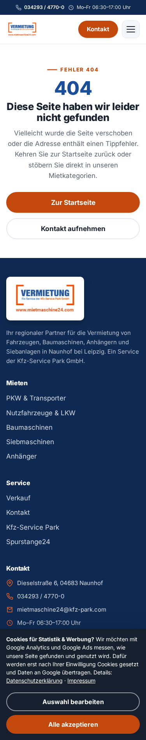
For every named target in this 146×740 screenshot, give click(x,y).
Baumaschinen (29, 427)
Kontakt (98, 29)
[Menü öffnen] (131, 29)
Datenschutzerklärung (34, 680)
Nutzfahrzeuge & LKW (41, 413)
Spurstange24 (28, 542)
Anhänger (21, 456)
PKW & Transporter (36, 398)
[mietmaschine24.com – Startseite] (22, 29)
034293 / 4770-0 (44, 7)
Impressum (81, 680)
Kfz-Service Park (32, 527)
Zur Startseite (73, 202)
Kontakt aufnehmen (73, 228)
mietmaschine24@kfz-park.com (61, 609)
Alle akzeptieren (73, 724)
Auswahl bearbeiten (73, 702)
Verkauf (18, 498)
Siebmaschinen (30, 442)
